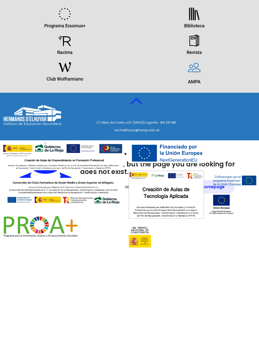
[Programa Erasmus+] (64, 14)
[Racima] (64, 40)
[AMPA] (194, 67)
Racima (65, 52)
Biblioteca (194, 25)
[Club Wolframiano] (64, 67)
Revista (194, 52)
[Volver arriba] (136, 101)
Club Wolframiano (65, 79)
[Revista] (194, 40)
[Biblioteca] (194, 14)
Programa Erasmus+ (64, 25)
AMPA (194, 81)
